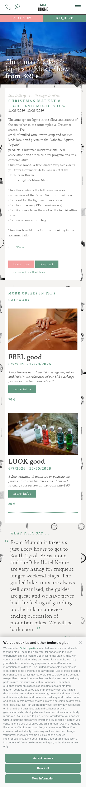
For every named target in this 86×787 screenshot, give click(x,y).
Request (46, 264)
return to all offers (29, 272)
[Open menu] (78, 7)
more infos (22, 389)
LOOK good (26, 461)
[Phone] (8, 7)
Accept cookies (43, 758)
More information (43, 778)
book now (21, 264)
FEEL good (25, 357)
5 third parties (29, 648)
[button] (81, 642)
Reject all (43, 768)
